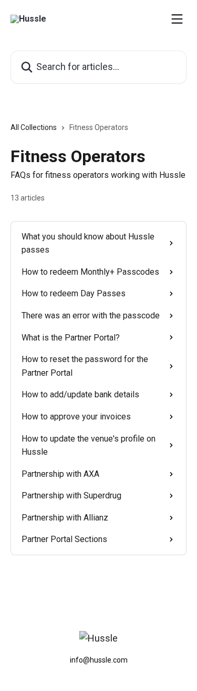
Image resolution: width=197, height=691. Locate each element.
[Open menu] (177, 19)
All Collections (34, 127)
